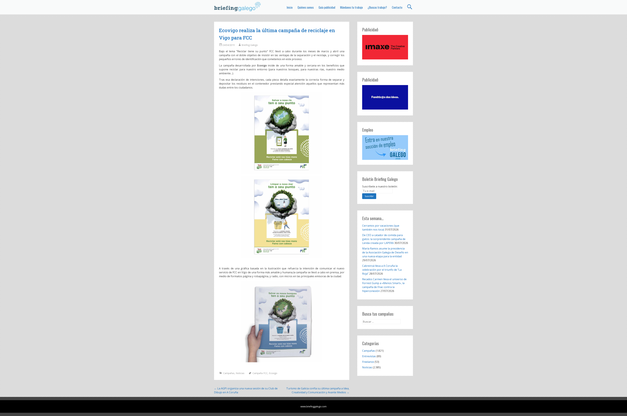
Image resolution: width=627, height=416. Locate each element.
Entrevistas (369, 356)
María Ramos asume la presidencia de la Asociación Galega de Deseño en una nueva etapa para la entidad (385, 252)
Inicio (290, 7)
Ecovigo (273, 373)
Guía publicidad (327, 7)
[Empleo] (385, 147)
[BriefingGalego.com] (237, 6)
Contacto (397, 7)
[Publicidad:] (385, 58)
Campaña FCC (260, 373)
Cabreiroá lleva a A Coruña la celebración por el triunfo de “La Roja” (382, 269)
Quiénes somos (305, 7)
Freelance (368, 362)
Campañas (228, 373)
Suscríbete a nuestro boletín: (379, 186)
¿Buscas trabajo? (377, 7)
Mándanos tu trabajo (351, 7)
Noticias (240, 373)
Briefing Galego (249, 45)
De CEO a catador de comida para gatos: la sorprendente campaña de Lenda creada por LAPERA (383, 239)
